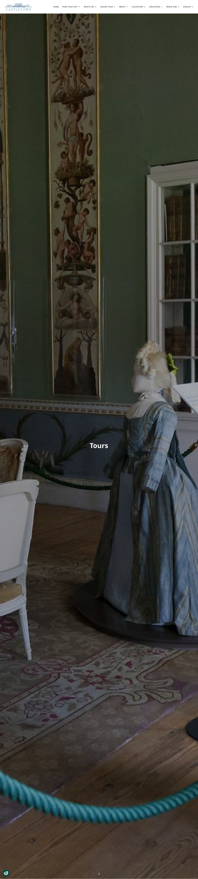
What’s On (89, 7)
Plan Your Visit (70, 7)
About (122, 7)
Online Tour (106, 7)
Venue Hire (171, 7)
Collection (137, 7)
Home (56, 7)
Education (154, 7)
